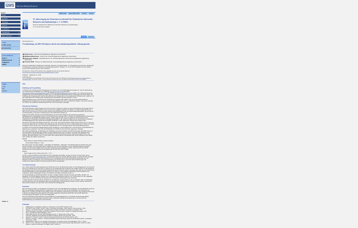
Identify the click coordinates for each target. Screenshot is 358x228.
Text (3, 88)
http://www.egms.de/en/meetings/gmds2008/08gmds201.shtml (40, 72)
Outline (4, 201)
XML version (7, 45)
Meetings (5, 22)
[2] (33, 112)
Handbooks (6, 32)
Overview (91, 37)
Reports (4, 25)
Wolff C (4, 64)
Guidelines (5, 29)
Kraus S (4, 58)
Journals (4, 18)
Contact (84, 13)
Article (84, 37)
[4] (87, 122)
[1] (75, 110)
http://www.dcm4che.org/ (57, 91)
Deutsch (3, 12)
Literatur (4, 91)
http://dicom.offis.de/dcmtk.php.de (64, 93)
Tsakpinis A (5, 62)
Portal (4, 15)
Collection (7, 36)
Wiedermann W (7, 60)
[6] (65, 159)
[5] (47, 156)
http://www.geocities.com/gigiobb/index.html (35, 93)
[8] (71, 176)
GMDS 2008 (62, 13)
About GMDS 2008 (74, 13)
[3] (66, 112)
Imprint (91, 13)
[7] (73, 173)
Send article (7, 48)
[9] (69, 179)
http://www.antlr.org (38, 156)
